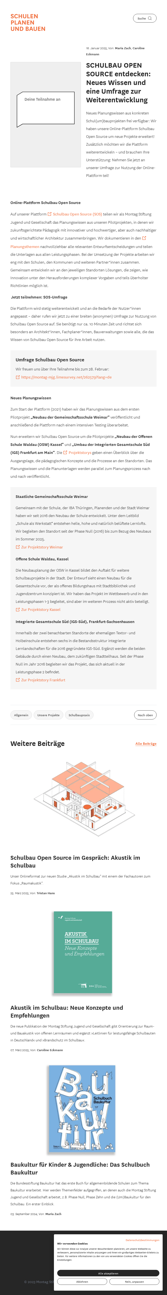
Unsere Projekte (48, 715)
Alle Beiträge (146, 743)
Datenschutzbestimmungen (142, 1240)
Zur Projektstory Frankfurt (43, 679)
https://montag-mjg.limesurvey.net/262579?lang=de (66, 377)
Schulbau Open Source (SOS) (77, 214)
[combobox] (145, 18)
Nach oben (145, 715)
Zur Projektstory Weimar (42, 547)
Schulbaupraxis (79, 715)
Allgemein (21, 715)
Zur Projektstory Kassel (40, 609)
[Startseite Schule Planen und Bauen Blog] (28, 22)
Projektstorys (80, 452)
